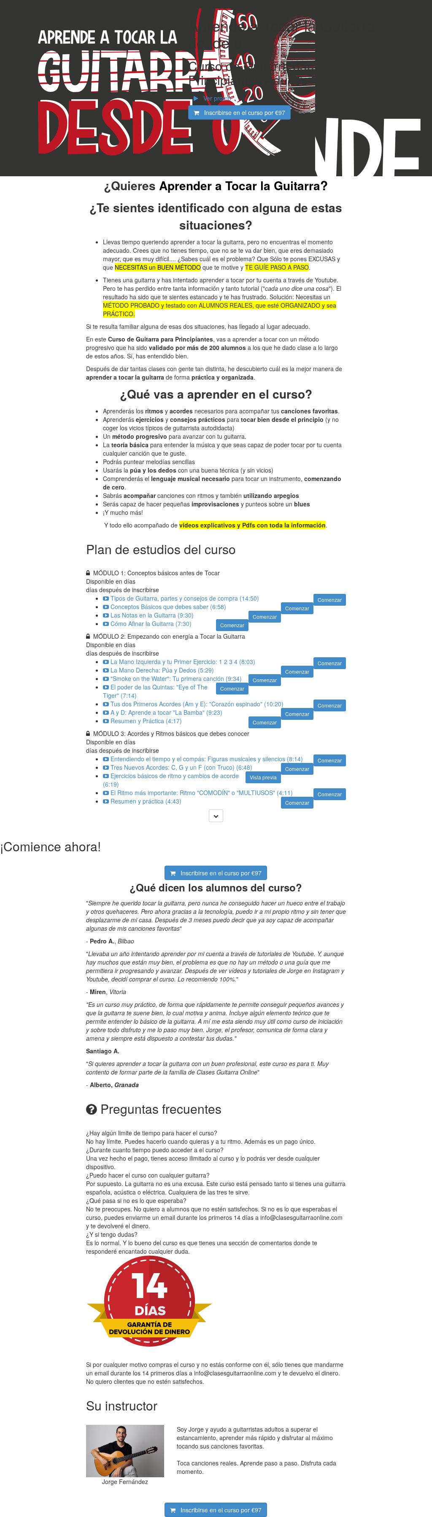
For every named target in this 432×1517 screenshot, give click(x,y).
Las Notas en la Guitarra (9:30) (152, 615)
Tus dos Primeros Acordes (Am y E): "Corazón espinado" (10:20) (197, 704)
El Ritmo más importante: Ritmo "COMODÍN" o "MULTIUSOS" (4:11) (202, 792)
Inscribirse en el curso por (242, 112)
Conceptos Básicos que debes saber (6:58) (168, 606)
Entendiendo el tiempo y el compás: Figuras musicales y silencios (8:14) (207, 758)
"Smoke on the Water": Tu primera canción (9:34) (176, 678)
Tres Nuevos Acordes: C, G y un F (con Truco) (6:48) (181, 767)
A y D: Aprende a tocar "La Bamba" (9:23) (166, 712)
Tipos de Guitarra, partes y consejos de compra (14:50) (185, 598)
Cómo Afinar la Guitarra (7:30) (151, 623)
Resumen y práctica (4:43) (146, 801)
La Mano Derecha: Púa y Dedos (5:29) (162, 670)
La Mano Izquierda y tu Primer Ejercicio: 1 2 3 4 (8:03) (183, 661)
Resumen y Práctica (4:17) (146, 720)
